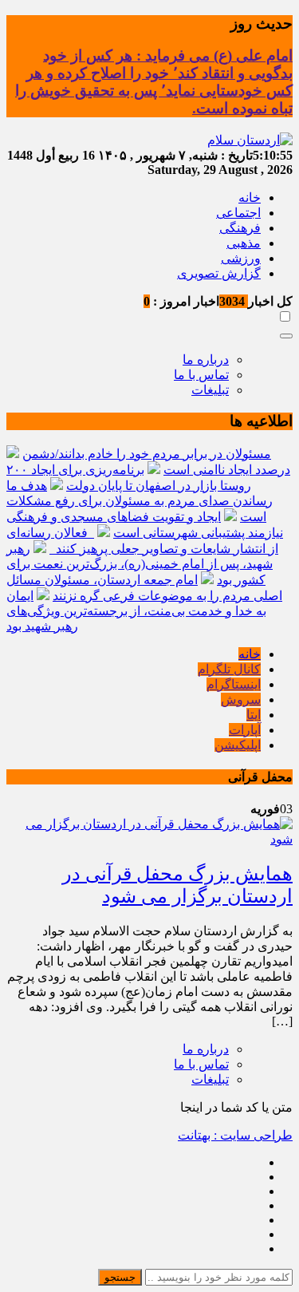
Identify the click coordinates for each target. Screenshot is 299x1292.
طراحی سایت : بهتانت (235, 1135)
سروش (241, 699)
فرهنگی (240, 228)
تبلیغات (210, 390)
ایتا (253, 714)
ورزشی (241, 258)
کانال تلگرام (229, 669)
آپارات (245, 730)
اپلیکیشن (237, 745)
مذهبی (243, 243)
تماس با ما (201, 374)
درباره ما (206, 359)
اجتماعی (238, 212)
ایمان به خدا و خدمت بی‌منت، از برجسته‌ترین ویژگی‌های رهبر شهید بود (136, 611)
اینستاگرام (234, 684)
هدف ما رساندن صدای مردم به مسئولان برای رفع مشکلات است (139, 501)
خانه (249, 197)
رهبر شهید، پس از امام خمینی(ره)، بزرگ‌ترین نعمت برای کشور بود (139, 564)
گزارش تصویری (219, 273)
